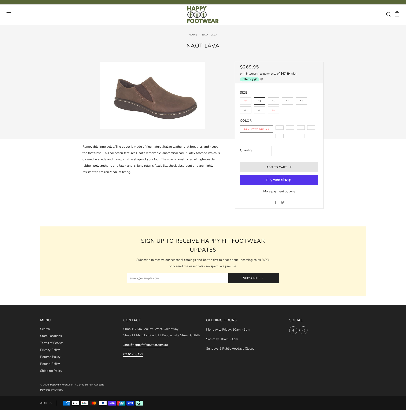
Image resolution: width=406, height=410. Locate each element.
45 (245, 110)
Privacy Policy (50, 350)
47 (273, 110)
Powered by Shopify (51, 389)
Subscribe (251, 278)
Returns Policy (50, 357)
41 (259, 101)
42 (273, 101)
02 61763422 (133, 354)
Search (45, 329)
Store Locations (51, 336)
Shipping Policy (51, 371)
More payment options (279, 191)
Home (193, 34)
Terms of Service (51, 343)
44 (301, 101)
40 (245, 101)
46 (259, 110)
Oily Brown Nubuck (256, 129)
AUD (43, 403)
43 (287, 101)
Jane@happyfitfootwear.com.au (145, 345)
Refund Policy (50, 364)
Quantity (246, 150)
